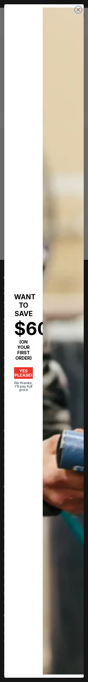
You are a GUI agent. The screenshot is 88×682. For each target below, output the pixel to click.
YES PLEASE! (23, 373)
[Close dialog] (78, 10)
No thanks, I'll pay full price (23, 386)
